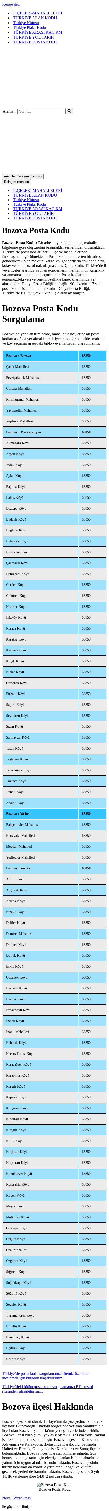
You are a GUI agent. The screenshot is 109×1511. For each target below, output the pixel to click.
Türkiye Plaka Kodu (29, 27)
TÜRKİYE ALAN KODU (35, 18)
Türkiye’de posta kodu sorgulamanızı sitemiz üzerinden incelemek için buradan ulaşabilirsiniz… (46, 1375)
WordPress (22, 1498)
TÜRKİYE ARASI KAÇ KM (37, 32)
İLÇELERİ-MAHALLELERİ (37, 13)
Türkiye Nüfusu (26, 23)
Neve (6, 1498)
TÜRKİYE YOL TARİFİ (34, 37)
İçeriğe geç (11, 4)
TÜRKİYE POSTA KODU (35, 42)
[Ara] (69, 111)
